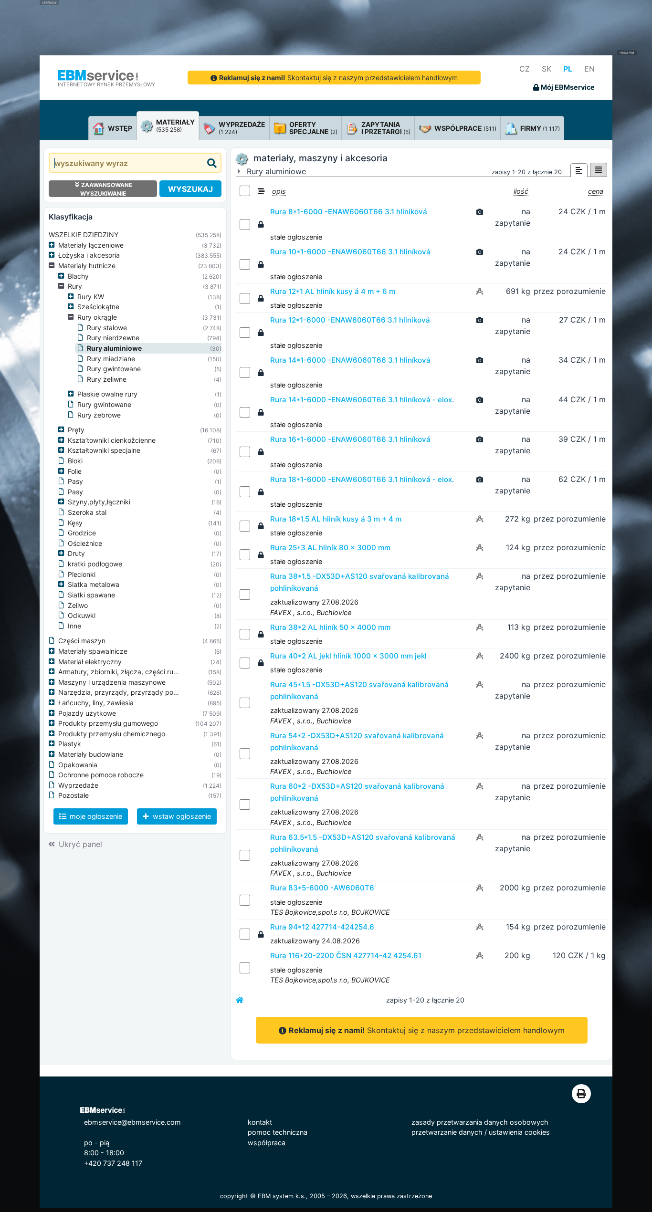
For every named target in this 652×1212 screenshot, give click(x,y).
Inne (74, 626)
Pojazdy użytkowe (87, 713)
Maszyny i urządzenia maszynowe (112, 682)
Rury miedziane (111, 359)
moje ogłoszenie (95, 816)
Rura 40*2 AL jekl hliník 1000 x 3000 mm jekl (348, 655)
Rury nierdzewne (113, 338)
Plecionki (81, 574)
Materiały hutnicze (87, 265)
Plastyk (69, 744)
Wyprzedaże (78, 785)
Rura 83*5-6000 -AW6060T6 (322, 887)
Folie (75, 471)
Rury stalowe (107, 328)
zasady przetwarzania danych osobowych (479, 1122)
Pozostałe (73, 795)
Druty (76, 553)
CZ (524, 68)
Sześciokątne (98, 307)
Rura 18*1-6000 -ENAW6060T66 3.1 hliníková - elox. (362, 479)
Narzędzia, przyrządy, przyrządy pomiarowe (129, 692)
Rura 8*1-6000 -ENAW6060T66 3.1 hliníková (348, 211)
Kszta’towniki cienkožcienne (112, 440)
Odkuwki (81, 615)
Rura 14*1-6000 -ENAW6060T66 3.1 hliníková (350, 360)
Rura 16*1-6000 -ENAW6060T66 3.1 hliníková (350, 439)
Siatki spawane (91, 595)
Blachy (78, 276)
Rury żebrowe (99, 415)
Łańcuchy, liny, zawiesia (96, 703)
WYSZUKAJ (190, 189)
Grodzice (82, 533)
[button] (53, 245)
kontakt (260, 1122)
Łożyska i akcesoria (89, 255)
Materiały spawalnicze (92, 651)
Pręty (76, 430)
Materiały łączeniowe (91, 245)
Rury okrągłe (97, 317)
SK (546, 68)
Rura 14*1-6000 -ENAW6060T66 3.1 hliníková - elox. (362, 399)
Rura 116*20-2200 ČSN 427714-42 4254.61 (345, 955)
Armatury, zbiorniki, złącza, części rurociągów (130, 672)
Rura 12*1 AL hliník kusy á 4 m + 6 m (332, 291)
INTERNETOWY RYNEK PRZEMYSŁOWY (106, 84)
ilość (521, 191)
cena (595, 191)
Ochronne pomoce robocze (101, 775)
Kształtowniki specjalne (104, 450)
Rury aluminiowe (114, 348)
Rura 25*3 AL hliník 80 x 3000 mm (330, 547)
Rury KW (90, 297)
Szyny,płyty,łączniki (99, 502)
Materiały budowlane (90, 754)
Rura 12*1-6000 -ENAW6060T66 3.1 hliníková (350, 319)
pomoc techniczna (277, 1132)
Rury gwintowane (114, 369)
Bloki (75, 461)
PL (567, 68)
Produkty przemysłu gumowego (108, 723)
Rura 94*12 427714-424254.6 (322, 926)
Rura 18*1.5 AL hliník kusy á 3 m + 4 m (335, 518)
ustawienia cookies (519, 1132)
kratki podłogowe (95, 564)
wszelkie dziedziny (83, 234)
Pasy (75, 481)
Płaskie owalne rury (107, 394)
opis (279, 191)
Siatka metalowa (93, 584)
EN (589, 68)
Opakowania (77, 765)
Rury (75, 286)
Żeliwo (78, 605)
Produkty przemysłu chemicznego (111, 734)
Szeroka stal (87, 512)
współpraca (266, 1143)
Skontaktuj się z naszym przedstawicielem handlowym (338, 77)
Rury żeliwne (106, 379)
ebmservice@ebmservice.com (132, 1122)
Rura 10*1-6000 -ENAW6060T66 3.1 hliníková (350, 251)
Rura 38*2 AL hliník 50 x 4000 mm (330, 627)
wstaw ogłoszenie (181, 816)
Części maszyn (81, 641)
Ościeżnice (85, 543)
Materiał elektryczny (90, 662)
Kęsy (75, 523)
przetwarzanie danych (447, 1132)
